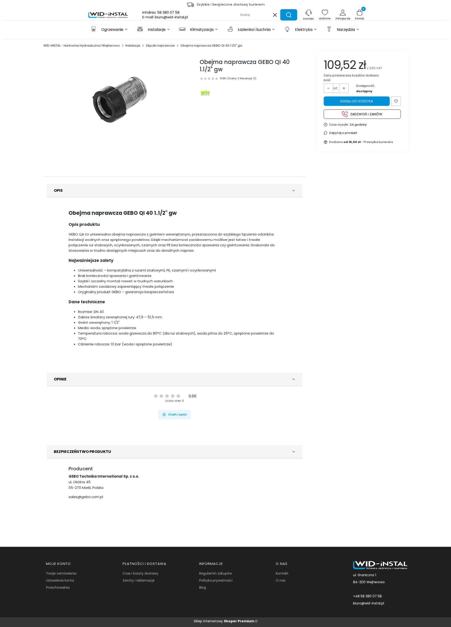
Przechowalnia (58, 587)
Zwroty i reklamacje (139, 580)
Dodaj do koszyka (356, 101)
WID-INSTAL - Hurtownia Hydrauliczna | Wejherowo (81, 45)
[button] (288, 14)
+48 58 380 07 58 (367, 596)
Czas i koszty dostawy (140, 573)
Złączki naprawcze (160, 45)
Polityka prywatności (216, 580)
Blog (202, 587)
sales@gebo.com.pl (86, 496)
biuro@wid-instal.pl (368, 603)
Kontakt (282, 573)
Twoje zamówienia (61, 573)
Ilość (327, 80)
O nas (280, 580)
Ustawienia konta (60, 580)
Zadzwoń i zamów (366, 114)
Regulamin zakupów (215, 573)
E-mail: (165, 17)
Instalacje (132, 45)
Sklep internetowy (224, 621)
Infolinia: (160, 12)
